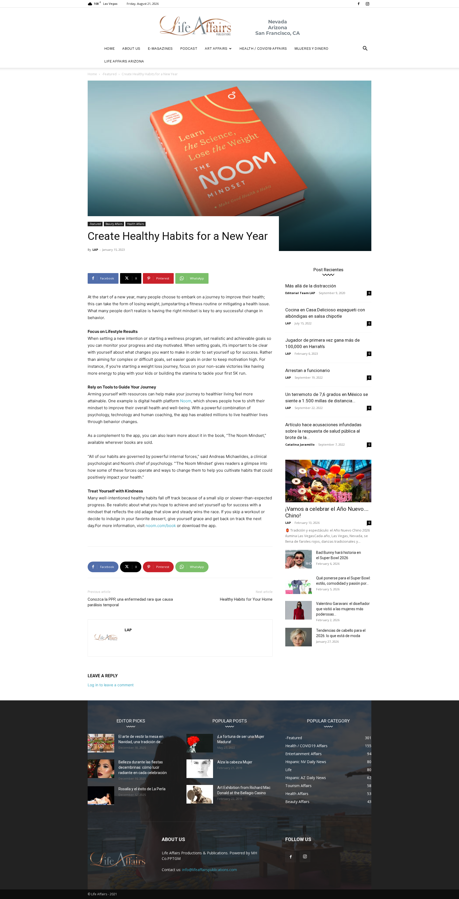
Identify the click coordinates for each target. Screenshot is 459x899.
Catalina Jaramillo (299, 444)
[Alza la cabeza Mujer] (199, 768)
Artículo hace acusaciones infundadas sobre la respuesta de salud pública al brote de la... (323, 431)
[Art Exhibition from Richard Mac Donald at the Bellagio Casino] (199, 794)
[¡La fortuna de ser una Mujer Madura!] (199, 743)
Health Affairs (135, 224)
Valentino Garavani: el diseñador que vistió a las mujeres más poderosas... (343, 608)
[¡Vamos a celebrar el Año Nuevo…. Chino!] (328, 481)
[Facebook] (359, 3)
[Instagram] (367, 3)
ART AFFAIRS (216, 49)
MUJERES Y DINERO (311, 49)
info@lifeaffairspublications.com (209, 869)
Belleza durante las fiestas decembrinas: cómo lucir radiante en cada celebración (142, 767)
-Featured (109, 74)
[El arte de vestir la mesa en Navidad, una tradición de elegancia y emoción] (101, 743)
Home (92, 74)
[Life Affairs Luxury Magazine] (229, 25)
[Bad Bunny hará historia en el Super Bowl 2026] (298, 559)
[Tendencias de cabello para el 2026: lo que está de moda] (298, 637)
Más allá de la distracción (310, 285)
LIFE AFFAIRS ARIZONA (124, 61)
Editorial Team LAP (300, 293)
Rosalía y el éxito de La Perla (141, 789)
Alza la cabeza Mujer (234, 762)
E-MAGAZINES (160, 49)
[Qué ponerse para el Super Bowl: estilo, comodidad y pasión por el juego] (298, 584)
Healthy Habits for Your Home (246, 599)
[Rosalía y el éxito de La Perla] (101, 795)
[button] (365, 49)
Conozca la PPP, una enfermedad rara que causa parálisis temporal (130, 602)
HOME (109, 49)
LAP (95, 250)
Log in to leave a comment (111, 685)
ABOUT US (131, 49)
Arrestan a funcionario (307, 370)
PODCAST (188, 49)
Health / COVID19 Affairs (263, 49)
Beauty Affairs (113, 224)
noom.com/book (161, 525)
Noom (185, 400)
